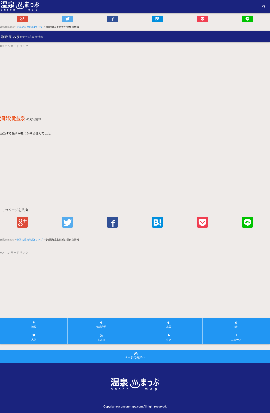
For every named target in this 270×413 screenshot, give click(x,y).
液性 (236, 326)
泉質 (168, 326)
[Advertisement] (126, 77)
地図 (33, 326)
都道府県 (101, 326)
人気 (33, 339)
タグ (168, 339)
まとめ (101, 339)
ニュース (236, 339)
